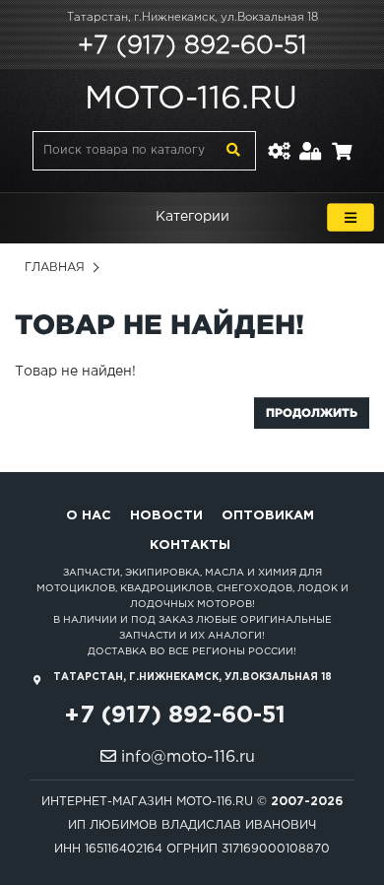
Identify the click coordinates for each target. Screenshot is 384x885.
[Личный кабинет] (310, 139)
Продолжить (311, 412)
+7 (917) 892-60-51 (192, 46)
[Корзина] (342, 139)
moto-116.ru (191, 99)
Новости (166, 516)
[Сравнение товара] (278, 139)
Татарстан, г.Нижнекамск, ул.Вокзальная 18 (192, 18)
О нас (88, 516)
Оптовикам (268, 516)
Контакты (190, 545)
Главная (55, 267)
